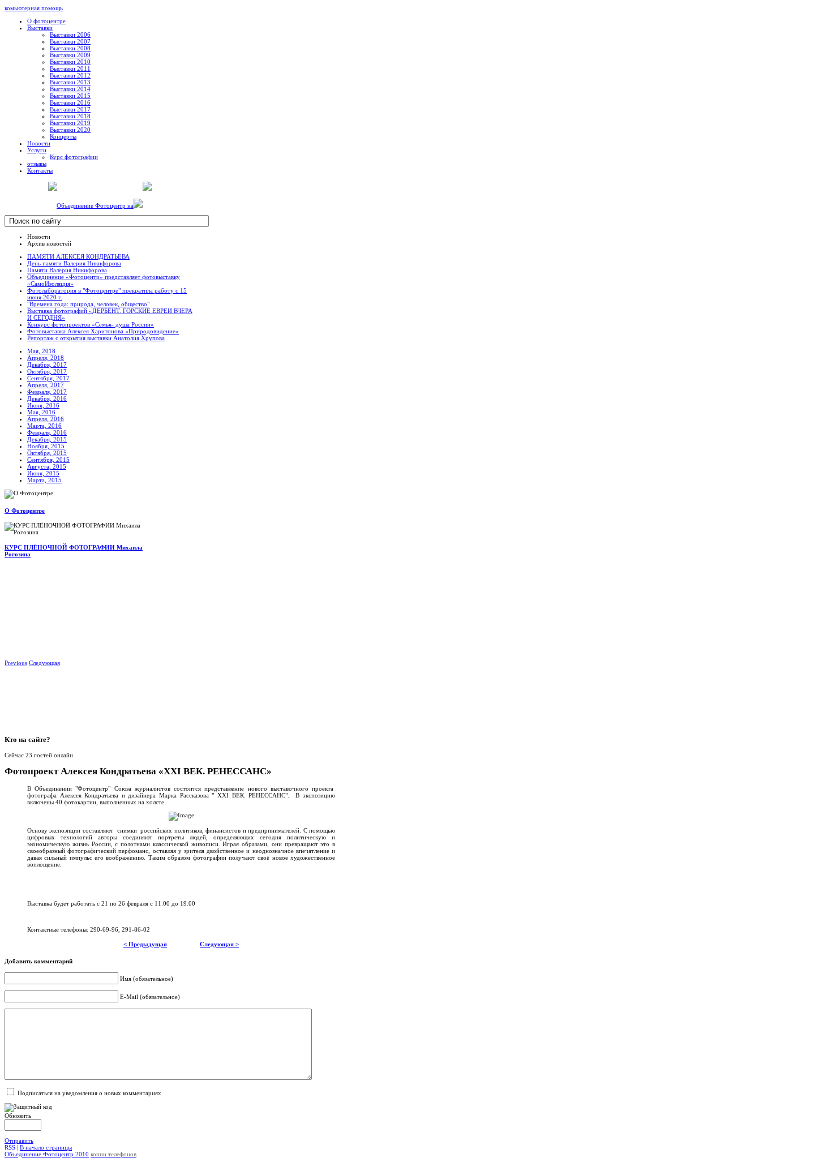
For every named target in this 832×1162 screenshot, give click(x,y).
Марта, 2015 (44, 480)
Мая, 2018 (41, 351)
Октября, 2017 (47, 371)
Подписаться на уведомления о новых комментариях (89, 1093)
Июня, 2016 (43, 405)
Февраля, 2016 (47, 432)
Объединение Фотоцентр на (95, 205)
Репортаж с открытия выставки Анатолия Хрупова (96, 338)
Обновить (18, 1115)
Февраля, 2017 (47, 391)
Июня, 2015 (43, 473)
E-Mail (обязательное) (150, 996)
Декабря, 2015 (47, 439)
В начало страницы (46, 1147)
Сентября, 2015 (48, 459)
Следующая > (219, 944)
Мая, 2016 (41, 412)
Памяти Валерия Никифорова (67, 270)
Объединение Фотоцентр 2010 (47, 1154)
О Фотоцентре (25, 510)
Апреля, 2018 (45, 357)
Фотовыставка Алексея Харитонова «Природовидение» (103, 331)
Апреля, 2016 (45, 418)
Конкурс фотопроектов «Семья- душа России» (90, 324)
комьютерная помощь (34, 8)
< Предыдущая (145, 944)
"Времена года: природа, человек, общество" (88, 304)
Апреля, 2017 (45, 384)
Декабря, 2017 (47, 364)
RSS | (12, 1147)
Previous (16, 662)
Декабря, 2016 (47, 398)
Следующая (44, 662)
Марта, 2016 (44, 425)
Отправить (19, 1140)
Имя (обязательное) (146, 978)
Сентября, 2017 (48, 378)
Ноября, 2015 (46, 446)
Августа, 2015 (46, 466)
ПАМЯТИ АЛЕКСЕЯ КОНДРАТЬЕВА (78, 256)
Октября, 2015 (47, 452)
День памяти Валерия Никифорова (74, 263)
